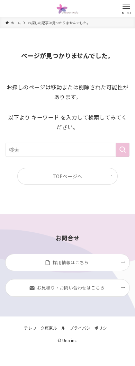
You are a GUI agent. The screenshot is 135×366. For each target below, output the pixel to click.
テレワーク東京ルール (44, 328)
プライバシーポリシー (90, 328)
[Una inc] (67, 8)
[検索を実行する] (122, 150)
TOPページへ (67, 176)
